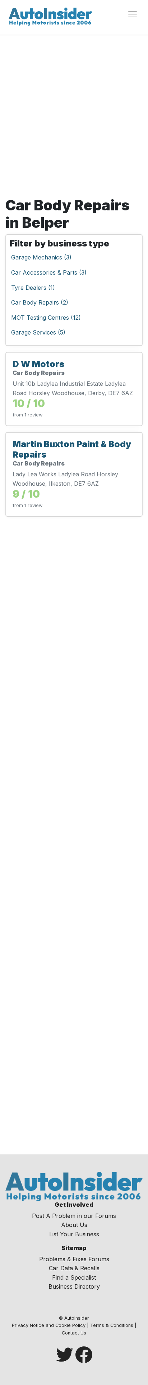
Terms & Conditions (111, 1325)
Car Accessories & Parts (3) (49, 272)
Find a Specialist (74, 1277)
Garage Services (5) (38, 332)
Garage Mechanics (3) (41, 257)
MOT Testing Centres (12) (46, 317)
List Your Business (74, 1234)
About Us (74, 1224)
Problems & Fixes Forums (74, 1259)
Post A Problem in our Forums (74, 1215)
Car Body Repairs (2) (39, 302)
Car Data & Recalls (74, 1268)
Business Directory (74, 1286)
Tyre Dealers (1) (33, 287)
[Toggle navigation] (132, 14)
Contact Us (74, 1333)
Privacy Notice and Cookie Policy (48, 1325)
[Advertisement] (74, 113)
